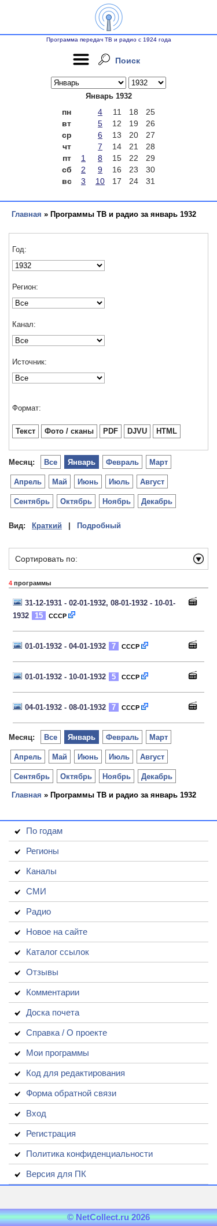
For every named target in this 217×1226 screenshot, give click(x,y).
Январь (81, 462)
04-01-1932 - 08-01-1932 (65, 707)
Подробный (99, 525)
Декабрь (156, 501)
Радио (38, 911)
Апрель (28, 481)
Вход (36, 1113)
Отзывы (42, 972)
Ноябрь (116, 501)
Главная (27, 214)
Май (59, 481)
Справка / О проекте (66, 1032)
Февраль (122, 462)
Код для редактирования (75, 1073)
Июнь (88, 481)
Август (152, 481)
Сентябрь (32, 501)
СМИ (36, 891)
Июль (119, 481)
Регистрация (51, 1133)
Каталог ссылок (57, 952)
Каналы (41, 871)
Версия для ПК (56, 1174)
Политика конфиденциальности (89, 1154)
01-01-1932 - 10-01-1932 (65, 676)
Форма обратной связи (71, 1093)
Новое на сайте (56, 932)
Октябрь (76, 501)
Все (50, 462)
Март (158, 462)
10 (100, 181)
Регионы (42, 851)
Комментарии (52, 992)
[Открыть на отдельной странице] (72, 615)
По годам (44, 831)
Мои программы (57, 1053)
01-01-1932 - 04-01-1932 (65, 646)
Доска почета (52, 1012)
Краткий (47, 525)
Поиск (127, 60)
